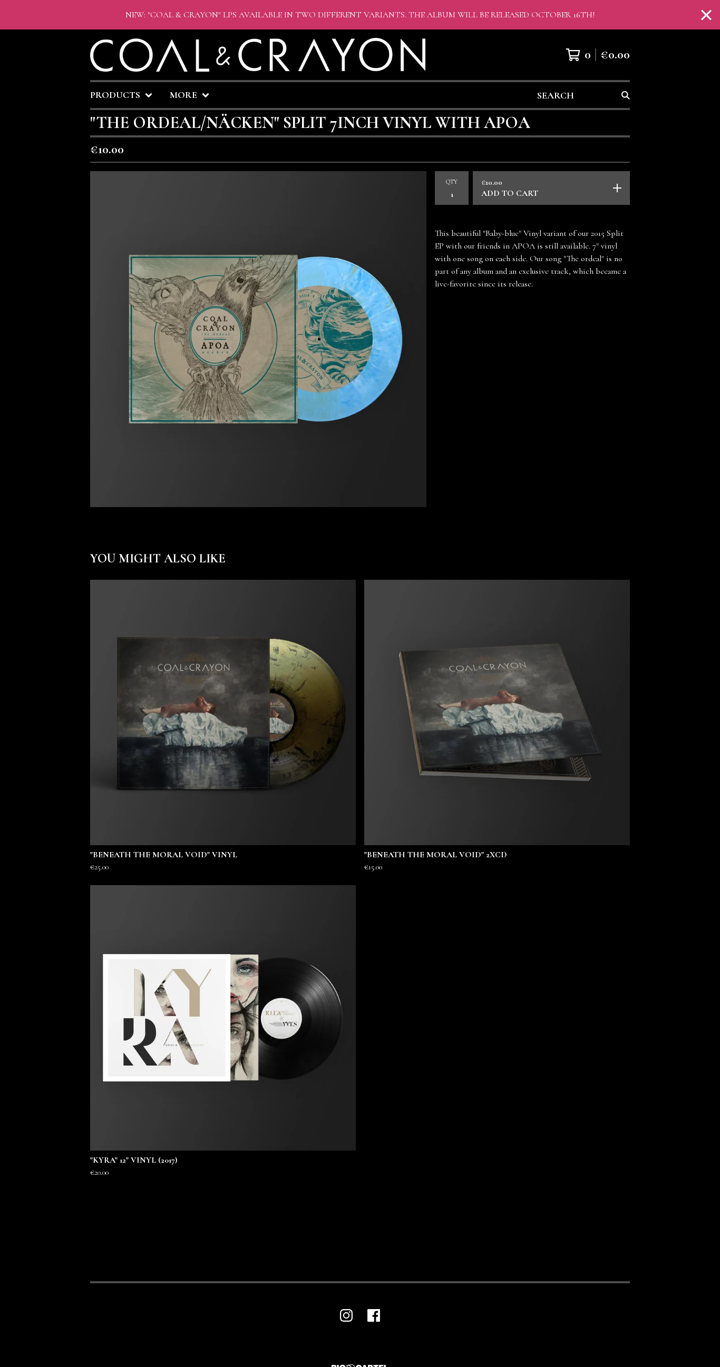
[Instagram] (346, 1315)
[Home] (257, 55)
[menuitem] (121, 95)
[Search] (625, 95)
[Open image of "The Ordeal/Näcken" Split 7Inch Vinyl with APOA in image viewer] (258, 339)
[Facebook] (374, 1315)
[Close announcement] (706, 15)
